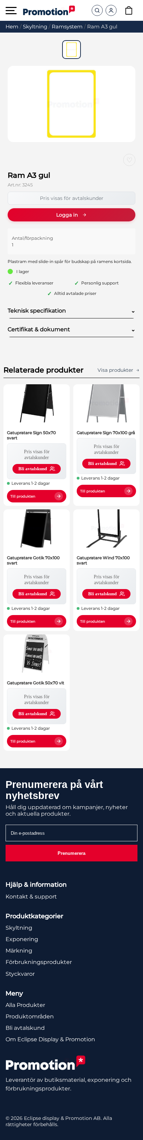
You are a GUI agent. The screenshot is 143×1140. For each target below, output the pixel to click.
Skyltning (35, 27)
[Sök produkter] (97, 10)
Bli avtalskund (25, 1028)
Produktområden (30, 1016)
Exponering (22, 939)
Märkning (19, 950)
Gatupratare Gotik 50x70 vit (35, 682)
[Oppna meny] (11, 11)
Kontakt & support (31, 896)
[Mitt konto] (111, 10)
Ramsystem (67, 27)
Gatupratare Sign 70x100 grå (106, 432)
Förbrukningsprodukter (39, 962)
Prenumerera (71, 853)
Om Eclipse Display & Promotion (50, 1039)
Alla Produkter (25, 1005)
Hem (12, 27)
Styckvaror (20, 974)
